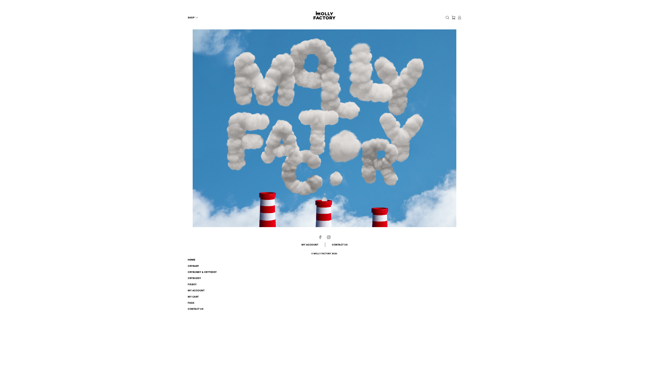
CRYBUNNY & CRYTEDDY (202, 272)
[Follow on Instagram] (328, 237)
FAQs (191, 302)
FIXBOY (192, 284)
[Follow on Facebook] (320, 237)
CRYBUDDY (194, 278)
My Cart (193, 296)
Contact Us (339, 244)
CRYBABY (193, 266)
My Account (310, 244)
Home (191, 259)
